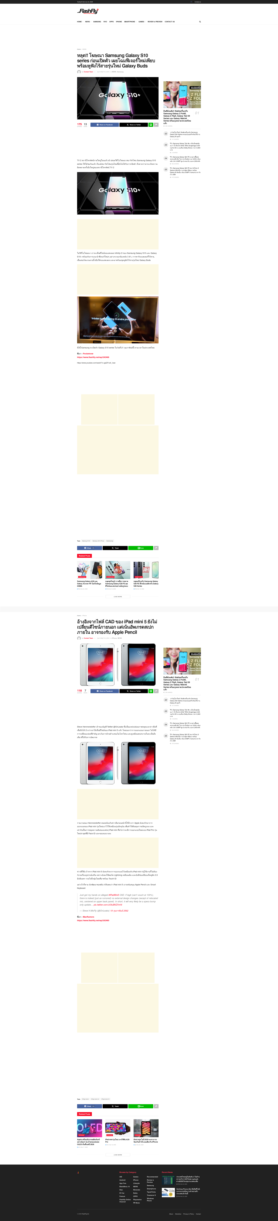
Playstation (137, 1198)
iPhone (119, 22)
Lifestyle (136, 1182)
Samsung (97, 22)
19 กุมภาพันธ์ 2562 (119, 909)
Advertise (178, 1213)
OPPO (111, 22)
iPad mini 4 (95, 1098)
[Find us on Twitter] (194, 2)
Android (122, 1179)
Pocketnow (88, 353)
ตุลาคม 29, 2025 (139, 1143)
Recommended (152, 1176)
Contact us (198, 2)
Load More (118, 596)
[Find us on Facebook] (191, 2)
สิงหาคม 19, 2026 (111, 589)
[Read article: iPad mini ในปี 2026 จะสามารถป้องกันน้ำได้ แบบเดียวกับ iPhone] (146, 1127)
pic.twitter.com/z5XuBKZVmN (108, 903)
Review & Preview (155, 22)
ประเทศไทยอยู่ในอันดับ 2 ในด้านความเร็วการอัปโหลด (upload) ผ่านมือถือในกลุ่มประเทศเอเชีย (188, 1177)
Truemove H (151, 1194)
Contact (198, 1213)
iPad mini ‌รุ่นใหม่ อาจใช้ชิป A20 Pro (117, 1139)
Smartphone (129, 22)
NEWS (87, 22)
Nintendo (136, 1189)
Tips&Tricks (151, 1191)
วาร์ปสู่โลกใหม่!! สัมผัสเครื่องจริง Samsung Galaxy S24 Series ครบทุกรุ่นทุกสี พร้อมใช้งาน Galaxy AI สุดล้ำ (185, 134)
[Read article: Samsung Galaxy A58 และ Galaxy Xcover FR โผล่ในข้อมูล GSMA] (89, 570)
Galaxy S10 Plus (98, 541)
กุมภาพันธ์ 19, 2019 (103, 72)
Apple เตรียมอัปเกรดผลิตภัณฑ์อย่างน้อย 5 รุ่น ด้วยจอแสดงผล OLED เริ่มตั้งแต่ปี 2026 (88, 1140)
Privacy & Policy (188, 1213)
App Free (122, 1182)
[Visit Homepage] (88, 11)
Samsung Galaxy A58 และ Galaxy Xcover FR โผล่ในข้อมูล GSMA (89, 583)
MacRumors (88, 915)
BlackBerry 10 (124, 1185)
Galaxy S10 (86, 541)
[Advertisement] (161, 11)
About (171, 1213)
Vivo (105, 22)
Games (141, 22)
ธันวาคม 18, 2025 (111, 1143)
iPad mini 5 (105, 1098)
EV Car (121, 1192)
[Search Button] (200, 21)
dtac (121, 1189)
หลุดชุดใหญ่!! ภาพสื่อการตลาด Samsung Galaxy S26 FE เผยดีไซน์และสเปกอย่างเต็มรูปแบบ (116, 583)
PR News (136, 1202)
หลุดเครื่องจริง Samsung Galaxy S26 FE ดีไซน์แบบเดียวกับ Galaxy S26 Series (146, 583)
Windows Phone (150, 1198)
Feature (122, 1195)
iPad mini (85, 1098)
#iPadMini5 (114, 893)
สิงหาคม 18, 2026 (139, 589)
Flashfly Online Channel (125, 1199)
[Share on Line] (150, 125)
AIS (120, 1176)
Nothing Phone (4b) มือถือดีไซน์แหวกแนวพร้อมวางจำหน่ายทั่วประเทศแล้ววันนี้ (188, 1190)
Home (79, 22)
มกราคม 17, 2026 (83, 1146)
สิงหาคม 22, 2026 (83, 589)
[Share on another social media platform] (156, 125)
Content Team (88, 72)
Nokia (135, 1192)
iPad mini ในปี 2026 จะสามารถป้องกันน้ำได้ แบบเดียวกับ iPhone (146, 1139)
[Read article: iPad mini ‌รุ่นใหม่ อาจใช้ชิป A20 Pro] (117, 1127)
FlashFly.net (85, 1213)
